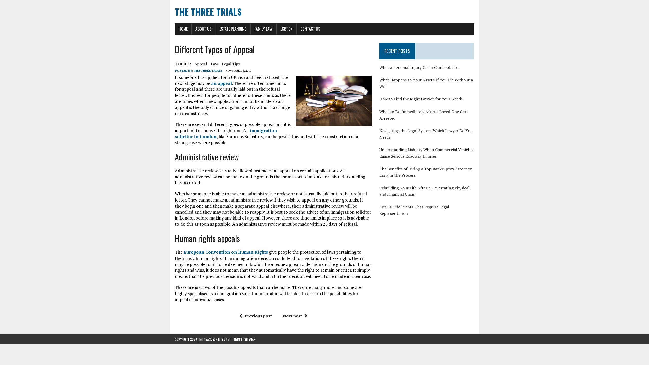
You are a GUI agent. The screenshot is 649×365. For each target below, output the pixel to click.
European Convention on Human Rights (226, 252)
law (214, 63)
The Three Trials (208, 70)
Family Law (264, 29)
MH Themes (235, 339)
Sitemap (249, 339)
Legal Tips (231, 63)
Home (183, 29)
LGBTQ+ (286, 29)
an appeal (221, 83)
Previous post (258, 316)
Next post (292, 316)
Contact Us (310, 29)
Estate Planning (233, 29)
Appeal (201, 63)
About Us (203, 29)
